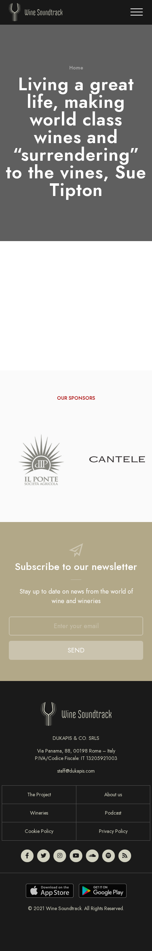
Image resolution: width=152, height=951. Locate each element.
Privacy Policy (113, 831)
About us (113, 794)
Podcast (113, 812)
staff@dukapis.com (76, 770)
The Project (39, 794)
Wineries (39, 812)
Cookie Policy (39, 831)
